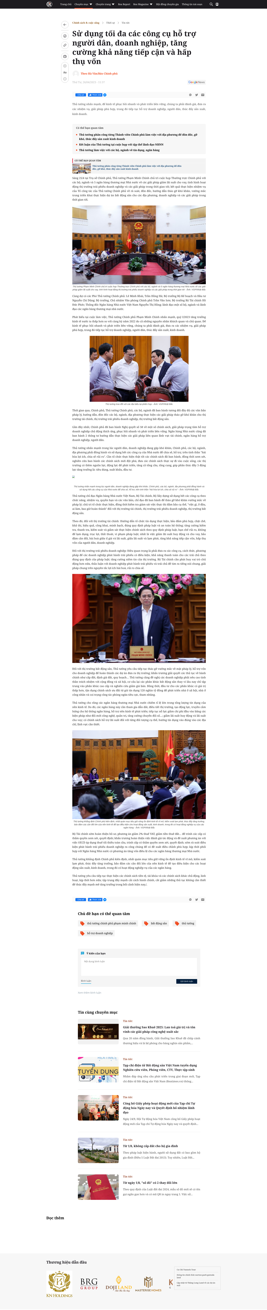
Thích (96, 95)
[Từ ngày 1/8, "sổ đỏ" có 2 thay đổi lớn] (98, 1187)
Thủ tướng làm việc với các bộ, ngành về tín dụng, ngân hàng (119, 150)
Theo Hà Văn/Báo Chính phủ (99, 73)
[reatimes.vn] (49, 4)
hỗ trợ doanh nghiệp (100, 933)
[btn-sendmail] (203, 95)
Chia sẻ (81, 95)
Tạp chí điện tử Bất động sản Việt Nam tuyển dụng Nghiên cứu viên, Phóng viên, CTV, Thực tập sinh (160, 1067)
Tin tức (126, 22)
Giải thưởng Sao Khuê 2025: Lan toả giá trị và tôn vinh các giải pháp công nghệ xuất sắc (159, 1029)
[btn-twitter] (196, 95)
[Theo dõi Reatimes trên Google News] (196, 83)
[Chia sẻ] (65, 36)
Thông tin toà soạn (192, 4)
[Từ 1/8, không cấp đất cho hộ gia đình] (98, 1150)
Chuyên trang (103, 4)
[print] (65, 56)
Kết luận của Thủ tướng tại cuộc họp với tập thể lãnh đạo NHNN (121, 144)
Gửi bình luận (186, 981)
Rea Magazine (141, 4)
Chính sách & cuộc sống (85, 22)
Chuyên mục (81, 4)
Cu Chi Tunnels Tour (186, 1269)
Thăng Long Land (196, 1282)
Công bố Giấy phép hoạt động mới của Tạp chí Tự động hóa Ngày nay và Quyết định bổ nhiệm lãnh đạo (159, 1107)
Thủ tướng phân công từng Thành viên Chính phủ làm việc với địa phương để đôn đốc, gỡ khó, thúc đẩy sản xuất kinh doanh (138, 137)
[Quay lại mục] (65, 24)
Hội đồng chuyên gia (167, 4)
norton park (201, 1275)
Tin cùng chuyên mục (98, 1012)
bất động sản (159, 923)
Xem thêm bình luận (89, 992)
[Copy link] (65, 45)
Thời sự (110, 22)
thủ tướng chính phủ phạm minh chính (111, 923)
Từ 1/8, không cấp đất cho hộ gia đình (150, 1146)
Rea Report (124, 4)
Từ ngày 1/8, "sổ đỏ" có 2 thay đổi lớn (150, 1183)
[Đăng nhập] (217, 5)
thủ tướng (188, 923)
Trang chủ (65, 4)
